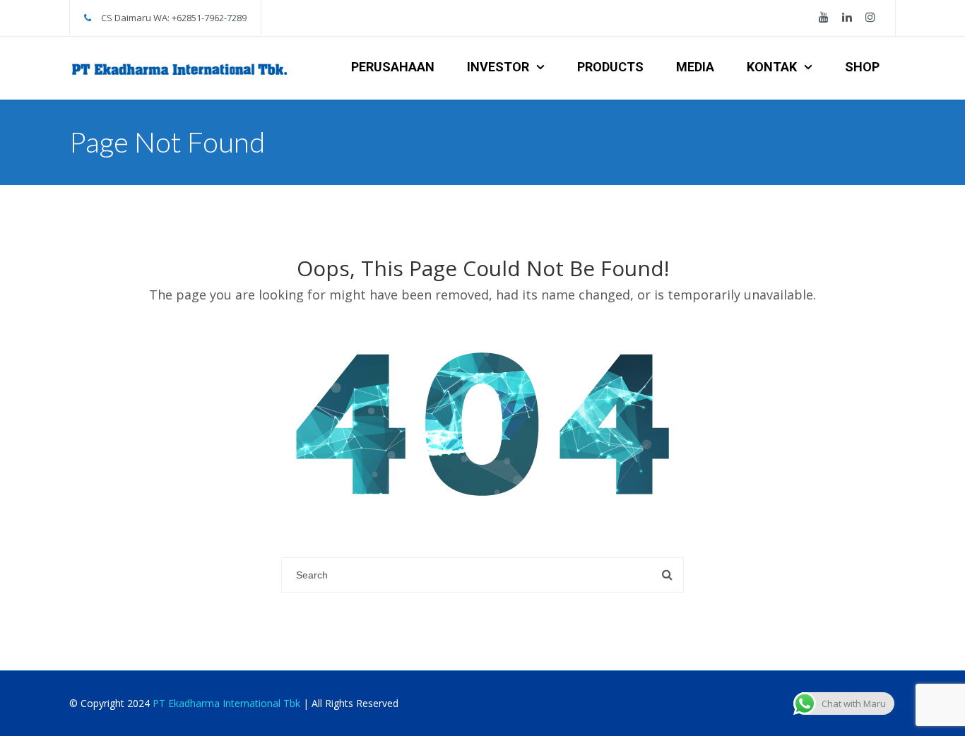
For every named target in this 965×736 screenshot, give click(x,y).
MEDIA (695, 66)
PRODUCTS (610, 66)
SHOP (862, 66)
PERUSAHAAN (392, 66)
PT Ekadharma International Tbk (226, 703)
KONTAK (772, 66)
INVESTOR (498, 66)
